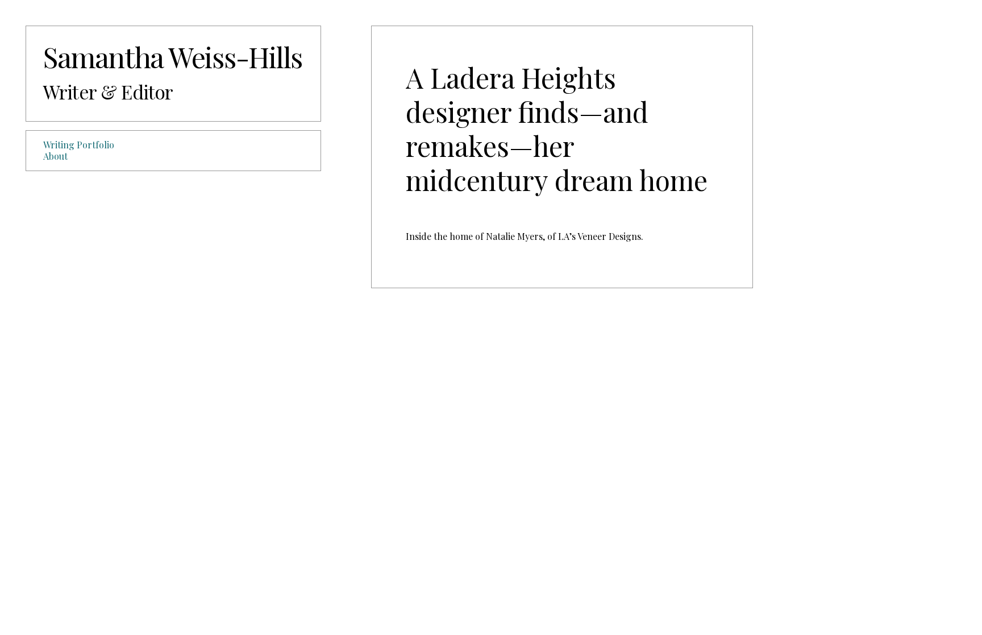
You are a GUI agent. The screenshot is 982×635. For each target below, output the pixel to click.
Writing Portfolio (78, 145)
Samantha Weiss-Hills (172, 56)
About (55, 156)
